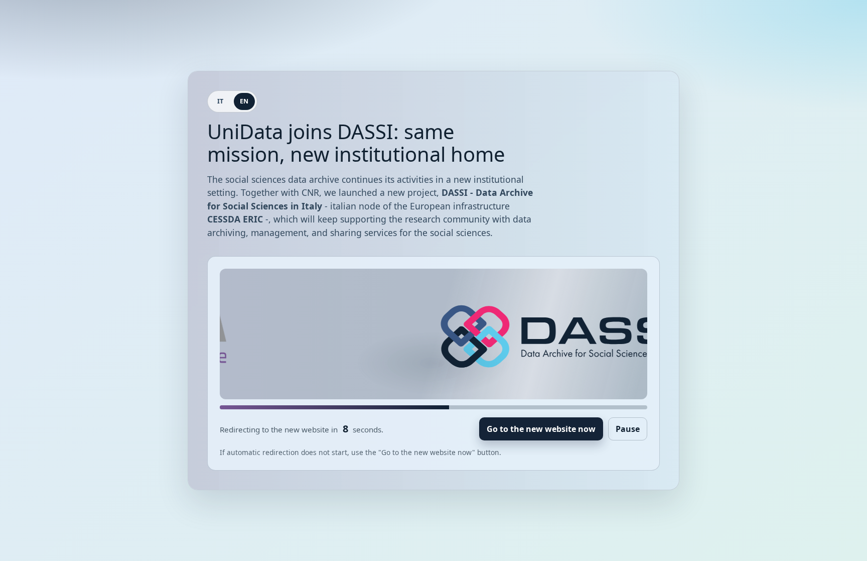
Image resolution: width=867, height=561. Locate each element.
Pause (628, 428)
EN (244, 101)
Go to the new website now (541, 428)
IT (220, 101)
